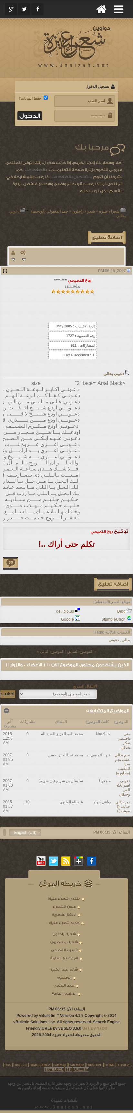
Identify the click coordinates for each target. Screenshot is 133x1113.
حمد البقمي (64, 985)
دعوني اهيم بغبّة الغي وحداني (123, 788)
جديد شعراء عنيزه (64, 923)
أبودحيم (64, 977)
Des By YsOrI (94, 1028)
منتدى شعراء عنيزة (64, 899)
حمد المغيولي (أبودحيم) (49, 211)
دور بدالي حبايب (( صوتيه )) (122, 806)
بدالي (126, 640)
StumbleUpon (113, 619)
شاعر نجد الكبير (64, 969)
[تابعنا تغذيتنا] (66, 861)
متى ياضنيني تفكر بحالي (124, 741)
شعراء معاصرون (64, 942)
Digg (121, 611)
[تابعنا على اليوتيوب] (41, 861)
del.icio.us (65, 611)
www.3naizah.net (64, 1106)
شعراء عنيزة (109, 211)
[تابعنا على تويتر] (53, 861)
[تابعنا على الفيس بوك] (92, 861)
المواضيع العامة (64, 958)
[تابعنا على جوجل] (79, 861)
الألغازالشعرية (64, 915)
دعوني (114, 640)
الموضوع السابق (80, 651)
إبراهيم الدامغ (64, 993)
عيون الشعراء (64, 907)
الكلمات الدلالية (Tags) (111, 632)
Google (67, 619)
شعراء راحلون (83, 211)
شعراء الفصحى (64, 950)
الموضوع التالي (52, 651)
